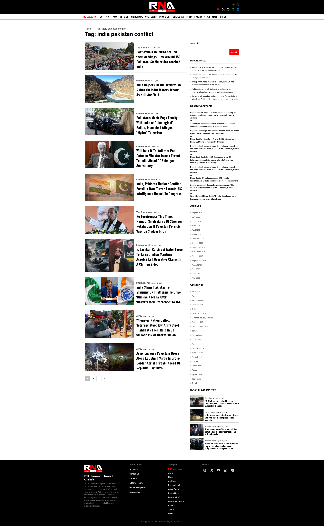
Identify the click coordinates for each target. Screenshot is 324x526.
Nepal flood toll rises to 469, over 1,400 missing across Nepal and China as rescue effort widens (214, 140)
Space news (197, 374)
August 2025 (197, 265)
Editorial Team (136, 483)
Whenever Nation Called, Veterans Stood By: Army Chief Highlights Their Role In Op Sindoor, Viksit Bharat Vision (157, 327)
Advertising (134, 492)
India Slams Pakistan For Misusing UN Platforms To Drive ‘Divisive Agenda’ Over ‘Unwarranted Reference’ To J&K (158, 294)
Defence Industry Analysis (203, 318)
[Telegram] (233, 470)
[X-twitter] (212, 470)
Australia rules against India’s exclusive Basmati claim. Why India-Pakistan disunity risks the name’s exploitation (215, 97)
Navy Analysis (198, 348)
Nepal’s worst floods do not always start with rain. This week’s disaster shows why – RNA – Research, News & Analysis (212, 187)
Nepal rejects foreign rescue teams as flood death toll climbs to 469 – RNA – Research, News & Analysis (214, 132)
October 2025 (197, 256)
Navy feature (197, 353)
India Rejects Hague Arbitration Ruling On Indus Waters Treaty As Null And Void (158, 89)
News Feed (196, 357)
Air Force (124, 16)
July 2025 (196, 269)
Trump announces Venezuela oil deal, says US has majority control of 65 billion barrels (213, 83)
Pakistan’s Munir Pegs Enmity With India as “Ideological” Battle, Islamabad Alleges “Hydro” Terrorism (156, 125)
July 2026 (196, 217)
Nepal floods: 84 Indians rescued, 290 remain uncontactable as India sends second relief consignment (214, 179)
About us (133, 469)
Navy (115, 16)
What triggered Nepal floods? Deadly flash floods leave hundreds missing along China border (213, 197)
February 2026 (198, 239)
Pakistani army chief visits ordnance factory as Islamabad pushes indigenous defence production (212, 90)
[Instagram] (205, 470)
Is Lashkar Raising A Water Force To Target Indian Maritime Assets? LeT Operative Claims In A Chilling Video (159, 257)
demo (194, 331)
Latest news (197, 339)
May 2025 (196, 278)
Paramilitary (164, 16)
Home (101, 16)
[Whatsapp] (226, 470)
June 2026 (196, 221)
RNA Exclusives (89, 16)
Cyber (207, 16)
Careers (133, 478)
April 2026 (196, 230)
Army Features (198, 300)
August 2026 (197, 212)
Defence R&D (178, 16)
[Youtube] (219, 470)
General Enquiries (137, 487)
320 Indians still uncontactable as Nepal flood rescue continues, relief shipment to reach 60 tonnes (212, 125)
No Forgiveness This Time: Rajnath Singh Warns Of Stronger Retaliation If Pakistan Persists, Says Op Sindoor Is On (159, 224)
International (137, 16)
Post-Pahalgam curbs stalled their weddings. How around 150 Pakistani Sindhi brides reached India (158, 59)
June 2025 (196, 274)
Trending (195, 383)
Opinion (223, 16)
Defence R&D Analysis (201, 326)
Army (108, 16)
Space (214, 16)
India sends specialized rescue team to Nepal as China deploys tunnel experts (214, 76)
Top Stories (142, 47)
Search (194, 43)
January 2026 (197, 243)
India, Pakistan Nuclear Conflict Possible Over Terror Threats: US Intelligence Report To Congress (159, 188)
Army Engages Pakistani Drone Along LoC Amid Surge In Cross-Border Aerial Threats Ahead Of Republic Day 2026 (158, 360)
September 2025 (199, 260)
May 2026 (196, 225)
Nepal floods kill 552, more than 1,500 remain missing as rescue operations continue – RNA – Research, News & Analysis (213, 115)
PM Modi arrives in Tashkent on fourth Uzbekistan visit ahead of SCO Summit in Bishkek (214, 68)
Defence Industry (194, 16)
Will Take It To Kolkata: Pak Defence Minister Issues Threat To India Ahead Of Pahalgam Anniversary (158, 158)
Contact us (134, 474)
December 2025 (198, 247)
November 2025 (198, 252)
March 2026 (197, 234)
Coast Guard (151, 16)
